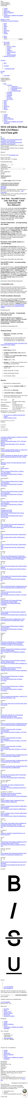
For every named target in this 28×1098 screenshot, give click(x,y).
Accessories (4, 437)
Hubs (5, 83)
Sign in (9, 46)
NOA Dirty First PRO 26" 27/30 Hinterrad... (12, 717)
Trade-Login (7, 11)
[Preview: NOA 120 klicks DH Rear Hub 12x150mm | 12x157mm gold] (14, 141)
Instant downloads (11, 54)
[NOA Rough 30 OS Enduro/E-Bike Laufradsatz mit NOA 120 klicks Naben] (14, 662)
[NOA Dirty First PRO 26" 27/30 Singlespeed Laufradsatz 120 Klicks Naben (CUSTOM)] (14, 643)
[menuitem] (15, 8)
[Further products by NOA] (3, 138)
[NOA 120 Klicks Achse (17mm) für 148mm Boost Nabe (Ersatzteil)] (14, 814)
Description (3, 186)
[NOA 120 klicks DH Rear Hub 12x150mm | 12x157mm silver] (14, 503)
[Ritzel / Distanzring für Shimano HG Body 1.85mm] (14, 455)
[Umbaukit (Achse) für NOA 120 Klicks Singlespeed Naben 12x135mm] (14, 794)
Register (3, 19)
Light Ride (9, 95)
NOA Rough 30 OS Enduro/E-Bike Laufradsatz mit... (14, 614)
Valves (5, 105)
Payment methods (11, 52)
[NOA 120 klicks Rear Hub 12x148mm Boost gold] (14, 586)
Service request (7, 1011)
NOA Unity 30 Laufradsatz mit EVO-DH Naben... (13, 777)
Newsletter (6, 1009)
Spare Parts (6, 106)
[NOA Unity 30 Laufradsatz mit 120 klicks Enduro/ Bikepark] (14, 567)
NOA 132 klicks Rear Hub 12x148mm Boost (14, 755)
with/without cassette (6, 167)
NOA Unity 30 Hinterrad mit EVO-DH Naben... (13, 559)
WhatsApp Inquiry (13, 185)
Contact (6, 8)
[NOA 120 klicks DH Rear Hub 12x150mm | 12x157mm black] (14, 482)
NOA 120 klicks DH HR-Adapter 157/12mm (14, 450)
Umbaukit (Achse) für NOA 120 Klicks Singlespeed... (14, 670)
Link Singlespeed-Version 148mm (14, 344)
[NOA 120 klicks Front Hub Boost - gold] (11, 696)
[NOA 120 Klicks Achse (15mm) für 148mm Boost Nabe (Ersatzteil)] (14, 807)
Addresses (9, 50)
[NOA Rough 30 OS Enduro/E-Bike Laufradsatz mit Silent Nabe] (14, 613)
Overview (9, 47)
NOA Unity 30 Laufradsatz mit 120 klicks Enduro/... (14, 569)
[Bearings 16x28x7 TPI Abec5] (9, 462)
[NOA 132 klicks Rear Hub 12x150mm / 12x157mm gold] (14, 730)
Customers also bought (21, 437)
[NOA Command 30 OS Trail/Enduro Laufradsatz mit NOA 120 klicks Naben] (14, 650)
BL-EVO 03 (10, 99)
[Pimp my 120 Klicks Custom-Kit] (9, 833)
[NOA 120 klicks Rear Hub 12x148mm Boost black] (14, 723)
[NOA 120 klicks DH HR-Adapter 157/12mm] (12, 449)
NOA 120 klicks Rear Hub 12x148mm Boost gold (13, 587)
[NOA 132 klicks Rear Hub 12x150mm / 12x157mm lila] (14, 593)
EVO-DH (9, 93)
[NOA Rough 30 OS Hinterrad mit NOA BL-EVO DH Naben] (14, 863)
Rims (5, 102)
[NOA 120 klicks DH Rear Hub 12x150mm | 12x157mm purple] (14, 493)
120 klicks (9, 85)
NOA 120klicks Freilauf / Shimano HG (12, 801)
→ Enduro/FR (13, 89)
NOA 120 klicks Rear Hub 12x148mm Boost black (13, 725)
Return (5, 1010)
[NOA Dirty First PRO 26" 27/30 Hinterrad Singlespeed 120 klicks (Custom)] (14, 716)
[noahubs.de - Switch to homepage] (10, 21)
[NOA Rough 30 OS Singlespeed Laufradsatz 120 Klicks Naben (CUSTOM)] (12, 853)
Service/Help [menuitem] (12, 11)
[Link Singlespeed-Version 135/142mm (14, 343)
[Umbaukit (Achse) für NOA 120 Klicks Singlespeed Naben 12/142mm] (14, 669)
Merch (5, 107)
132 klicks (9, 92)
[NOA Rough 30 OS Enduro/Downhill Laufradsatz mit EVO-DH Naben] (14, 577)
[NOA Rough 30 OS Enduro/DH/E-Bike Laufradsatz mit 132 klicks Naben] (14, 601)
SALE (5, 103)
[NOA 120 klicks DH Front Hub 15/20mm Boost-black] (14, 546)
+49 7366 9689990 (5, 1002)
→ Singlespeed (13, 86)
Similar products (12, 437)
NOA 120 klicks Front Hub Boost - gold (14, 697)
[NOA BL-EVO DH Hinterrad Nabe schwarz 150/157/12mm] (14, 514)
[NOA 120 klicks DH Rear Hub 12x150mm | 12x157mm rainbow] (14, 472)
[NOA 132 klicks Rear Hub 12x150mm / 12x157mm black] (14, 747)
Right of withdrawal (9, 12)
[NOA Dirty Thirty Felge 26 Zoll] (9, 703)
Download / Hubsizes (9, 1016)
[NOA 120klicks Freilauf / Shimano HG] (11, 800)
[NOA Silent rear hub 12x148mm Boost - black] (13, 619)
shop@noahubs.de (8, 1038)
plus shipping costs (13, 155)
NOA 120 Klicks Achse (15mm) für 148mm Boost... (13, 809)
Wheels (5, 100)
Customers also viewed (6, 438)
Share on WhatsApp (14, 183)
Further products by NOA (10, 417)
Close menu (7, 43)
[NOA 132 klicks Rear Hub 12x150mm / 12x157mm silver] (14, 739)
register (14, 46)
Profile (8, 49)
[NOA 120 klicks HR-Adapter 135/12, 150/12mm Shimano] (14, 442)
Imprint (5, 9)
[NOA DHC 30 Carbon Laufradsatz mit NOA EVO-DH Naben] (14, 786)
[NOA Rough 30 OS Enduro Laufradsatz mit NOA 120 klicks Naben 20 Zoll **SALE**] (14, 843)
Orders (8, 53)
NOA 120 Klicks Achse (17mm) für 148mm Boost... (13, 816)
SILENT (9, 96)
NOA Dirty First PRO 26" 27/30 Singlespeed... (12, 644)
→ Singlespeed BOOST (16, 88)
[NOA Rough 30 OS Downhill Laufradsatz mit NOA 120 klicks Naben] (14, 525)
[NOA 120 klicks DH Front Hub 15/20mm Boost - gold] (14, 536)
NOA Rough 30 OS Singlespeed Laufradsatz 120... (14, 854)
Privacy (5, 14)
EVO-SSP (9, 98)
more (22, 191)
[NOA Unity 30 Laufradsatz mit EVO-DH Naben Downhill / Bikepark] (14, 776)
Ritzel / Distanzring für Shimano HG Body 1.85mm (13, 457)
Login (7, 19)
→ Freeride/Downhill (15, 90)
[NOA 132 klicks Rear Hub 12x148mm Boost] (12, 754)
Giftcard (6, 109)
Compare (3, 177)
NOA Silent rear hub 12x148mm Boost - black (12, 620)
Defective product (8, 1013)
